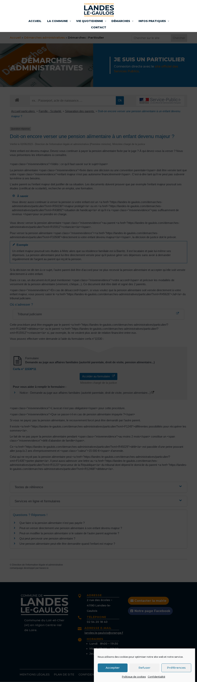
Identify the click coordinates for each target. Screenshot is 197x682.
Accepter (113, 667)
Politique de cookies (134, 676)
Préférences (176, 667)
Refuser (144, 667)
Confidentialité (156, 676)
